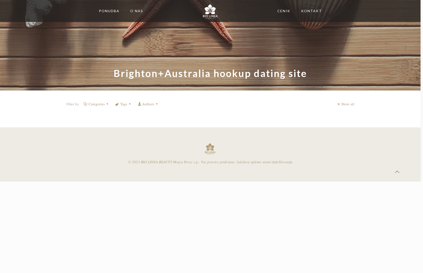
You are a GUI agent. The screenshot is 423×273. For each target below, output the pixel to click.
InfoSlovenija (282, 161)
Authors (148, 103)
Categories (97, 103)
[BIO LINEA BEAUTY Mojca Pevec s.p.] (210, 11)
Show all (347, 103)
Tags (123, 103)
